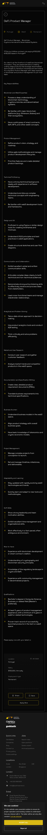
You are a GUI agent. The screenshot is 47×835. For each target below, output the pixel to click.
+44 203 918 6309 (16, 781)
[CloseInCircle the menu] (43, 3)
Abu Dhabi (22, 764)
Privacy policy (11, 751)
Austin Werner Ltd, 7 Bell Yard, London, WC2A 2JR (18, 776)
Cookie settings (11, 754)
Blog (7, 745)
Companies (10, 742)
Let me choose (16, 816)
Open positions (27, 742)
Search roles (26, 739)
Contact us (10, 748)
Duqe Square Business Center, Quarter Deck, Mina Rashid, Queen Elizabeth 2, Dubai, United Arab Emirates (19, 799)
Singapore (22, 767)
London (8, 767)
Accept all (23, 822)
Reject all (23, 828)
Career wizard (26, 745)
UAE (33, 764)
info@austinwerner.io (17, 786)
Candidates (10, 739)
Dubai (8, 764)
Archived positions (28, 748)
